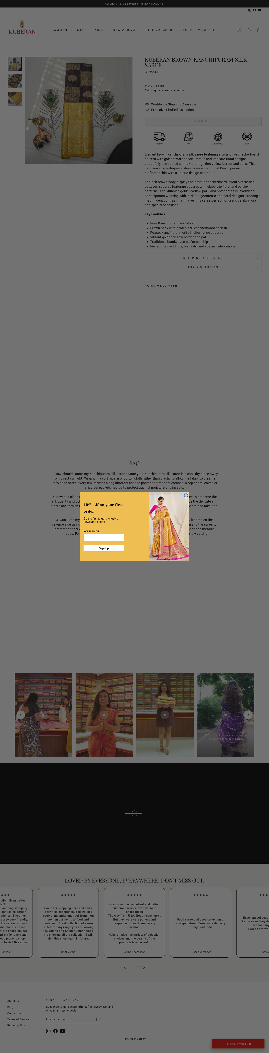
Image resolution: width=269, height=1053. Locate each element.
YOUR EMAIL (92, 531)
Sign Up (104, 548)
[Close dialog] (186, 495)
